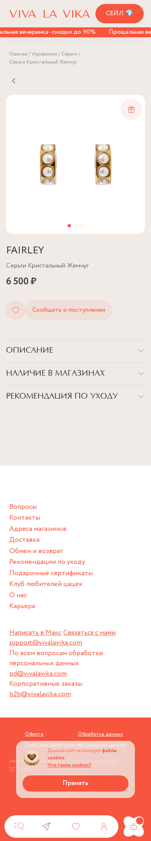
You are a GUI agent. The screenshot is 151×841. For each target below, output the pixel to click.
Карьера (22, 606)
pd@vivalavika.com (38, 674)
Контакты (24, 518)
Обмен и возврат (36, 551)
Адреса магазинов (37, 529)
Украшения (44, 54)
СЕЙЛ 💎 (119, 13)
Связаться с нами (89, 633)
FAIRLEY (25, 251)
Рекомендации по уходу (47, 562)
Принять (75, 783)
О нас (18, 595)
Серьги (69, 54)
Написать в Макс (35, 633)
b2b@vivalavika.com (40, 694)
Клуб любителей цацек (46, 584)
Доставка (24, 540)
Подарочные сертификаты (51, 573)
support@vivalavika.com (45, 643)
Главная (18, 54)
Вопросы (23, 507)
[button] (69, 225)
